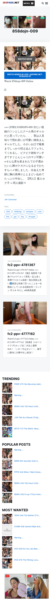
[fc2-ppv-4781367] (25, 244)
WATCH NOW (25, 59)
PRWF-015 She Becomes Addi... (28, 384)
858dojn (18, 211)
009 (8, 211)
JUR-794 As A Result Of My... (27, 417)
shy (22, 216)
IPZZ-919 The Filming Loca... (26, 560)
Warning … (18, 395)
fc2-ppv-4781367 (21, 265)
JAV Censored (10, 199)
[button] (27, 3)
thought (32, 216)
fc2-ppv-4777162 (21, 334)
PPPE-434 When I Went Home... (28, 472)
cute (39, 211)
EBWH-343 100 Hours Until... (26, 406)
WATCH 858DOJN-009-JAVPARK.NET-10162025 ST (25, 75)
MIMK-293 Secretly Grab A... (26, 461)
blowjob (29, 211)
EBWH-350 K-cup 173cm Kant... (28, 494)
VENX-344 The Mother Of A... (27, 515)
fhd (7, 216)
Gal (15, 216)
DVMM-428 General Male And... (28, 526)
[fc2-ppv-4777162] (25, 313)
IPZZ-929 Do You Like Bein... (26, 549)
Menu (46, 3)
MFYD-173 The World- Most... (27, 428)
